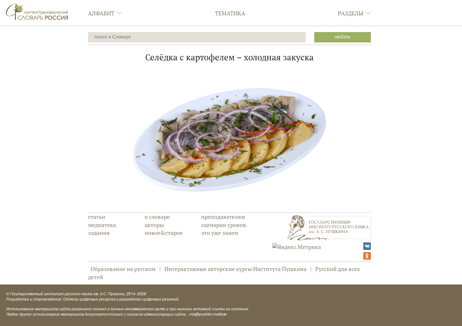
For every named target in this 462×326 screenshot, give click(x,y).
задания (99, 232)
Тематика (230, 13)
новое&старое (164, 232)
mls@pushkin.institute (208, 314)
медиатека (102, 225)
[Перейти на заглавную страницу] (37, 11)
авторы (154, 225)
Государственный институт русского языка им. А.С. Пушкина (67, 293)
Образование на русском (123, 269)
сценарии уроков (223, 225)
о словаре (157, 216)
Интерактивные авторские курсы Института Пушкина (235, 269)
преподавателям (223, 216)
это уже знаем (219, 232)
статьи (96, 216)
